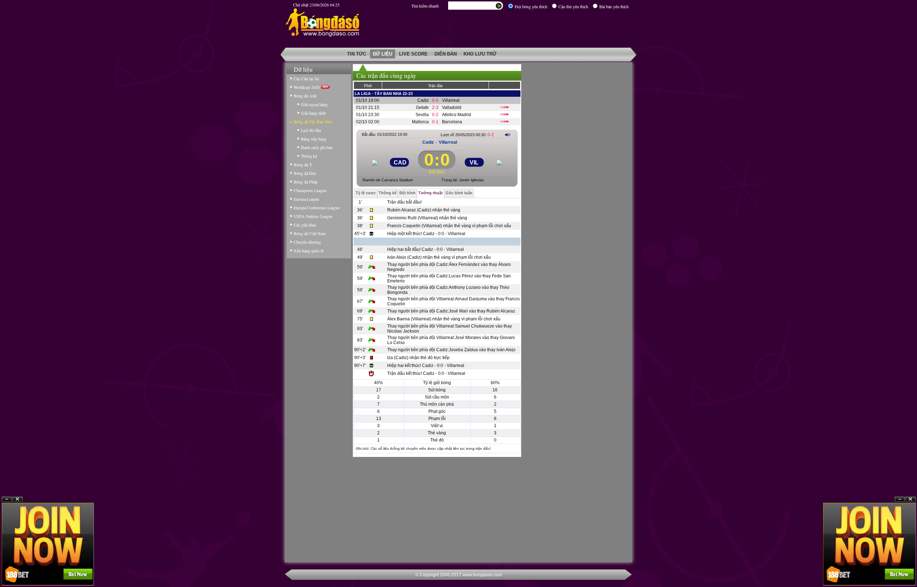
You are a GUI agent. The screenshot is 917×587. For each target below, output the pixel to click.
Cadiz (423, 100)
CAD (400, 162)
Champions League (310, 190)
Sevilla (422, 114)
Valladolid (451, 107)
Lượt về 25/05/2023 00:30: (467, 135)
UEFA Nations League (313, 216)
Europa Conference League (317, 207)
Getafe (422, 107)
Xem (899, 569)
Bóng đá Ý (303, 164)
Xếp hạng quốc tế (308, 250)
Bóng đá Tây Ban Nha (313, 121)
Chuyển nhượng (307, 242)
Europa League (306, 199)
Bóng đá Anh (305, 96)
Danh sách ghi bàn (316, 147)
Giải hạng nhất (313, 113)
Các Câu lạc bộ (306, 78)
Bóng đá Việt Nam (310, 233)
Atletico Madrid (456, 114)
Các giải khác (305, 225)
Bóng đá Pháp (306, 182)
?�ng (910, 569)
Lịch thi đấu (311, 130)
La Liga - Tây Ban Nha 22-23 (384, 93)
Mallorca (420, 121)
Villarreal (451, 100)
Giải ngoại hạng (314, 104)
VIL (474, 162)
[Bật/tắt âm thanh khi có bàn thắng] (507, 134)
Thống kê (309, 156)
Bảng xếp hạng (313, 139)
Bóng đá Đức (305, 173)
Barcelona (452, 121)
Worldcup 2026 (307, 87)
